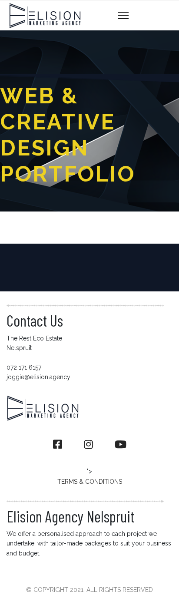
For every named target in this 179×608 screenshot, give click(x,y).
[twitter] (88, 444)
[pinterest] (120, 444)
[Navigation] (123, 15)
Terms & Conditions (89, 481)
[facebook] (57, 444)
